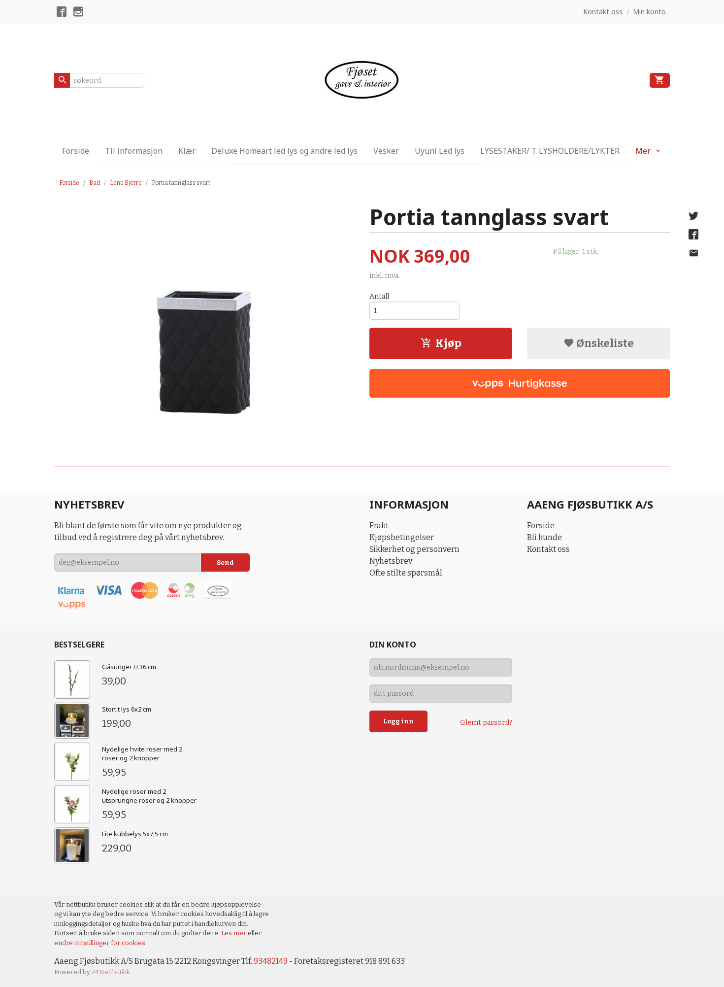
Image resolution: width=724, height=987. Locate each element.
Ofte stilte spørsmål (405, 573)
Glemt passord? (486, 722)
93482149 (271, 961)
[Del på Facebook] (693, 234)
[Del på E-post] (693, 253)
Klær (187, 150)
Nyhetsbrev (390, 561)
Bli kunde (544, 537)
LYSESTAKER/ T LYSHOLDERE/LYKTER (550, 150)
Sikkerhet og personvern (414, 549)
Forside (75, 150)
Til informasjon (134, 150)
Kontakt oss (548, 549)
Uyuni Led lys (439, 150)
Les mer (234, 933)
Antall (379, 296)
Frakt (379, 525)
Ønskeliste (604, 343)
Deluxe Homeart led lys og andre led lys (284, 150)
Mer (643, 150)
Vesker (386, 150)
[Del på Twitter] (693, 215)
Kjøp (448, 343)
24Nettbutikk (111, 972)
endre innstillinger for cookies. (100, 943)
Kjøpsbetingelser (401, 537)
